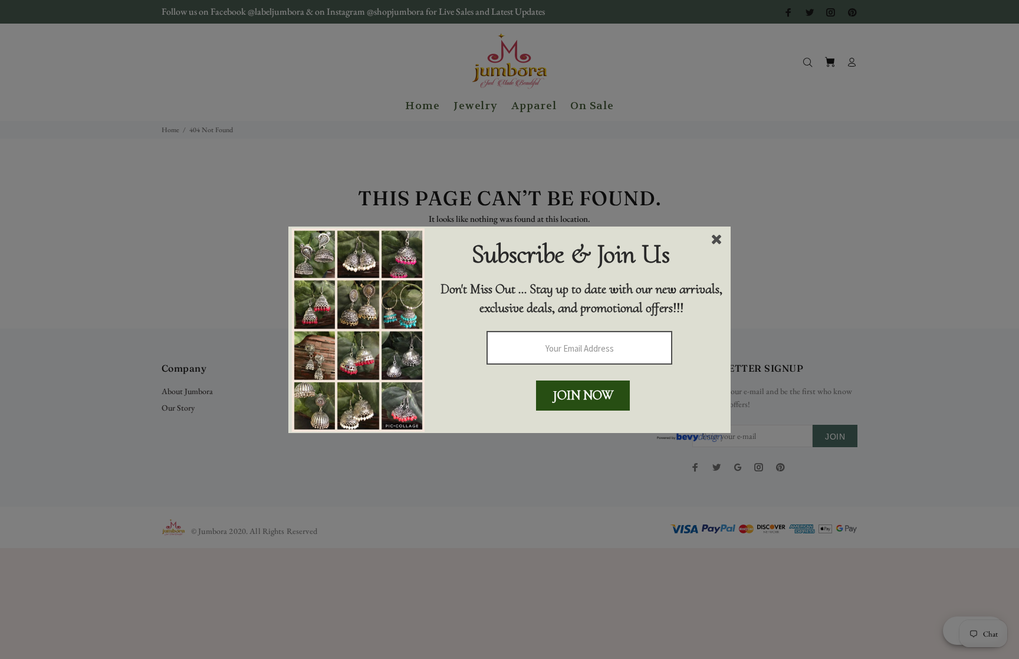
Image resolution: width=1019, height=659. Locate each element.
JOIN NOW (583, 395)
